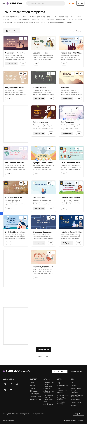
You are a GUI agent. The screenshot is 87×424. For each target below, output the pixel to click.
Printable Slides (35, 396)
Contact (73, 385)
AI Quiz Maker (48, 404)
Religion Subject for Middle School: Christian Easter (15, 87)
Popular (32, 388)
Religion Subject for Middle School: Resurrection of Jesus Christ (71, 53)
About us (74, 405)
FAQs (72, 383)
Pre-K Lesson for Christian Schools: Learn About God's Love (71, 163)
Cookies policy (76, 402)
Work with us (58, 371)
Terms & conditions (74, 391)
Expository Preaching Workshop (43, 267)
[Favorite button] (21, 38)
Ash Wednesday (67, 122)
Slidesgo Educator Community (77, 396)
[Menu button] (4, 3)
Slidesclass (34, 391)
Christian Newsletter (13, 197)
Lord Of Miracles (39, 87)
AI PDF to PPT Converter (48, 387)
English (77, 414)
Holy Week (65, 87)
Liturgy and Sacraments (42, 232)
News (59, 388)
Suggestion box (76, 371)
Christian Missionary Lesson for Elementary (71, 197)
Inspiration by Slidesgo (62, 391)
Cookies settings (76, 388)
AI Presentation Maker (49, 383)
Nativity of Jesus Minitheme (71, 232)
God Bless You (39, 197)
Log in (80, 3)
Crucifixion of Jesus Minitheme (15, 53)
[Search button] (28, 3)
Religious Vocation (40, 122)
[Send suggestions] (1, 213)
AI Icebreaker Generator (48, 396)
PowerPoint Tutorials (61, 403)
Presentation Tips (63, 395)
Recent (32, 385)
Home (32, 383)
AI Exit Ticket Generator (48, 400)
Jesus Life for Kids (40, 53)
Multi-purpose (35, 394)
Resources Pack (35, 399)
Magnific (67, 420)
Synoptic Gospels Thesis (43, 163)
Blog (58, 383)
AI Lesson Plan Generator (49, 392)
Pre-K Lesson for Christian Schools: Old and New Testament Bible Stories (15, 163)
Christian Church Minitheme (15, 232)
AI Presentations (62, 385)
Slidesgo (80, 420)
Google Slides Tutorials (62, 398)
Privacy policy (75, 399)
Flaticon (73, 420)
